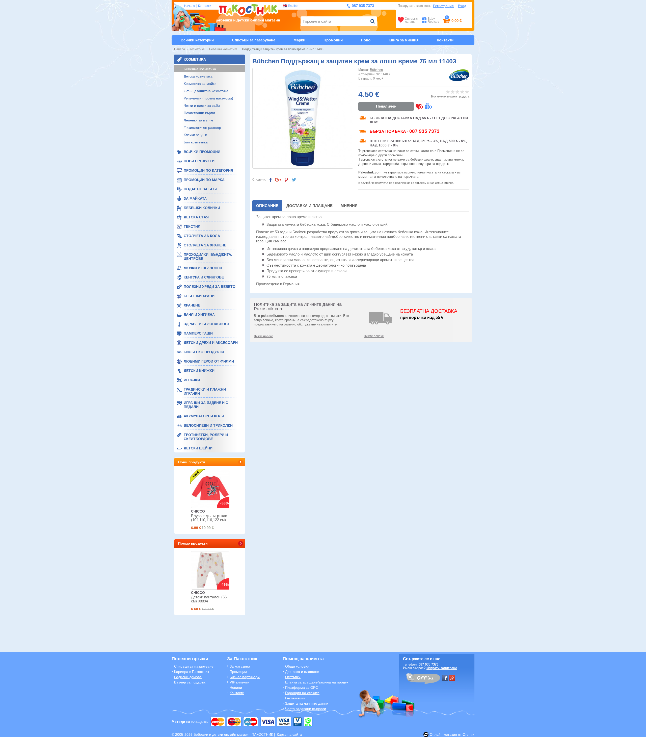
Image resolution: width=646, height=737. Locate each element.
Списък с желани (411, 20)
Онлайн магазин (443, 734)
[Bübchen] (459, 75)
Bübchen (376, 70)
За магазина (240, 666)
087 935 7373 (428, 664)
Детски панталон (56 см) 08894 (209, 599)
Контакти (204, 6)
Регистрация (443, 6)
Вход (462, 6)
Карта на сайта (289, 734)
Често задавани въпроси (305, 709)
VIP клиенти (239, 682)
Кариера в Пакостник (191, 672)
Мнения (349, 206)
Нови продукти (191, 462)
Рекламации (295, 698)
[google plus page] (452, 678)
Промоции (333, 40)
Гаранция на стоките (302, 693)
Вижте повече (374, 336)
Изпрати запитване (441, 668)
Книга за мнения (404, 40)
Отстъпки (293, 677)
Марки (299, 40)
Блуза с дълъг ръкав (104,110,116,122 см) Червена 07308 (209, 520)
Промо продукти (193, 543)
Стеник (468, 734)
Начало (189, 6)
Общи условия (297, 666)
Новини (236, 687)
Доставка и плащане (309, 206)
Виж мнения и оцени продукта (450, 96)
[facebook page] (445, 678)
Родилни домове (188, 677)
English (293, 6)
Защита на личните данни (306, 703)
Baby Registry (433, 20)
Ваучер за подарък (189, 682)
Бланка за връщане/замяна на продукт (317, 682)
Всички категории (197, 40)
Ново (365, 40)
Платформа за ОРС (301, 687)
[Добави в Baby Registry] (428, 106)
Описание (267, 206)
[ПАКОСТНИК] (248, 12)
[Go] (372, 21)
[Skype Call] (423, 679)
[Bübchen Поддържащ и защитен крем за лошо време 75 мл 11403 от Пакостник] (302, 118)
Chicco (198, 511)
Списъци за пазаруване (253, 40)
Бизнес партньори (245, 677)
